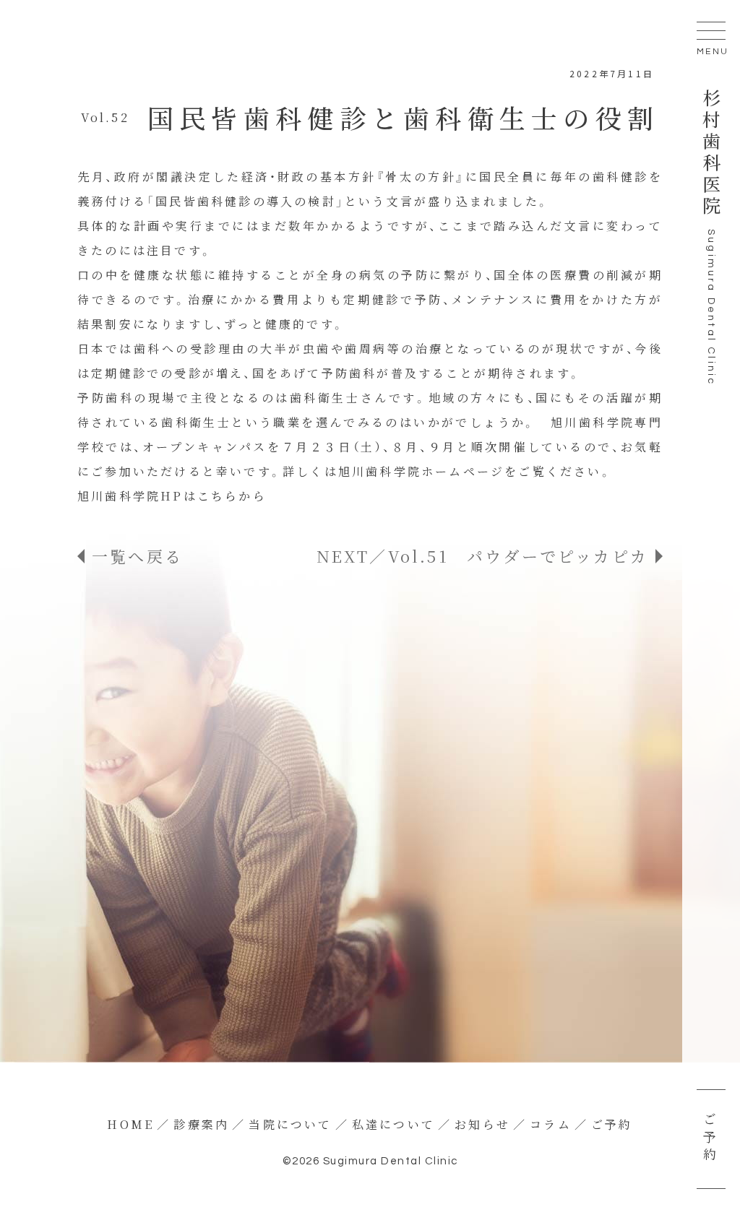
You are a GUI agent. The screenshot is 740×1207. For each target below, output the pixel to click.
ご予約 (709, 1139)
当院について (290, 1124)
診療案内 (201, 1124)
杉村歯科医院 (712, 153)
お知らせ (482, 1124)
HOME (130, 1124)
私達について (393, 1124)
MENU (711, 51)
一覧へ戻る (137, 556)
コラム (551, 1124)
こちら (218, 496)
